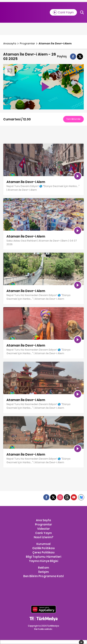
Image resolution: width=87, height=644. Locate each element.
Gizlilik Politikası (43, 548)
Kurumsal (43, 544)
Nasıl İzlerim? (43, 537)
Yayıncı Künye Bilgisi (43, 561)
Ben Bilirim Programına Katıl (43, 576)
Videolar (43, 529)
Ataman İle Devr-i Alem (55, 43)
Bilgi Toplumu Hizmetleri (43, 557)
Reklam (43, 568)
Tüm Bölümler (73, 119)
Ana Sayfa (43, 520)
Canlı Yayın (43, 533)
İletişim (43, 572)
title (6, 146)
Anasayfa (9, 43)
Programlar (27, 43)
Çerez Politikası (43, 552)
